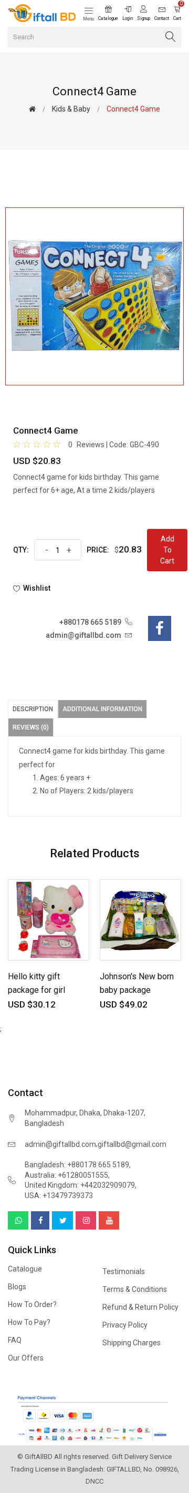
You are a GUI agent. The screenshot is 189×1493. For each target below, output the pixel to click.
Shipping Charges (131, 1342)
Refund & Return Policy (140, 1307)
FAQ (15, 1340)
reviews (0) (31, 727)
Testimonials (123, 1271)
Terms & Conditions (134, 1289)
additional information (102, 709)
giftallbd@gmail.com (132, 1144)
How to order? (32, 1304)
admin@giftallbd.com (60, 1144)
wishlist (36, 588)
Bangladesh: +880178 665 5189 (77, 1164)
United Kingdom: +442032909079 (80, 1185)
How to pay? (29, 1322)
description (33, 709)
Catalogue (25, 1269)
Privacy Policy (125, 1325)
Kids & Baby (71, 109)
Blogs (17, 1286)
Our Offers (26, 1358)
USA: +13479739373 (59, 1195)
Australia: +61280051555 (66, 1175)
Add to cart (167, 550)
